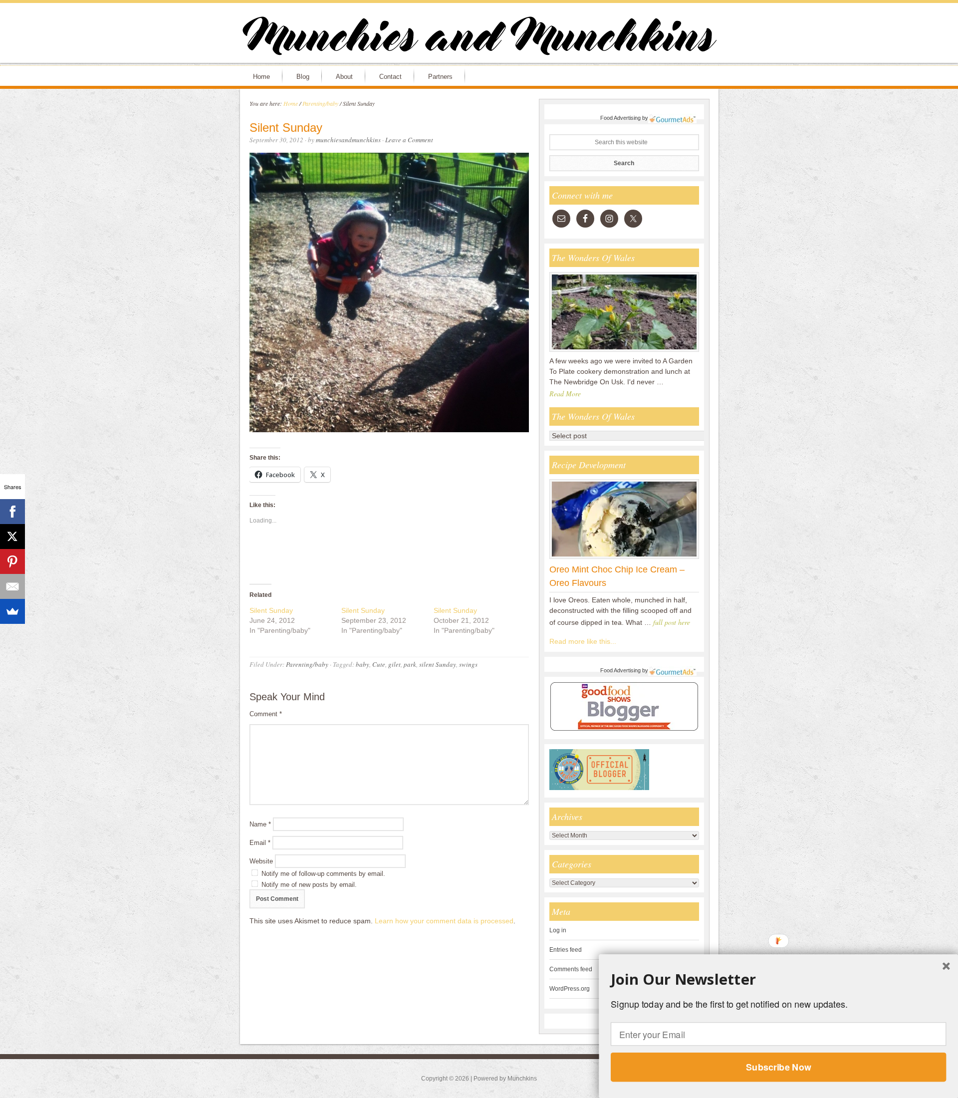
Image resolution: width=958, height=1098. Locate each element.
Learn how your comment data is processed (444, 921)
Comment (265, 714)
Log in (557, 930)
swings (468, 664)
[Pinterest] (12, 561)
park (410, 664)
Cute (378, 664)
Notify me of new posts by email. (309, 884)
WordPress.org (569, 988)
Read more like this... (582, 641)
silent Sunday (437, 664)
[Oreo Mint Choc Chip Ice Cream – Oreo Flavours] (624, 558)
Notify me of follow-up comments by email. (323, 873)
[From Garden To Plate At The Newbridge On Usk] (624, 351)
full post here (671, 622)
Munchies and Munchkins (479, 38)
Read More (565, 393)
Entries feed (565, 949)
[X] (12, 536)
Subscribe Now (778, 1067)
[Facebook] (12, 511)
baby (362, 664)
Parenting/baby (307, 664)
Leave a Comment (409, 139)
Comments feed (570, 969)
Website (261, 861)
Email (259, 842)
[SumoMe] (12, 611)
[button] (778, 979)
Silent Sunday (271, 610)
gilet (394, 664)
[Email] (12, 586)
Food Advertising (620, 118)
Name (260, 824)
